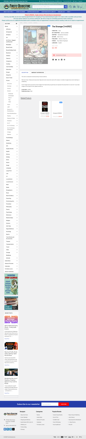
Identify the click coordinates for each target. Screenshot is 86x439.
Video (7, 249)
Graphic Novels (9, 148)
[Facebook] (53, 59)
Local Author (9, 179)
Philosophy (9, 206)
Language (8, 168)
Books (6, 26)
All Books (8, 29)
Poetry (7, 209)
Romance (9, 120)
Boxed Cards (9, 47)
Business (8, 52)
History (8, 154)
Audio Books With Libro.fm (48, 11)
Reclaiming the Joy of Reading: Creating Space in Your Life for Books (11, 380)
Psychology (9, 212)
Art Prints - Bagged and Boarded (11, 40)
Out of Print (55, 417)
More (68, 11)
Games (8, 140)
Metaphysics (9, 190)
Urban (9, 101)
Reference (8, 215)
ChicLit (10, 97)
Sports (8, 234)
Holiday (8, 157)
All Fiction (9, 83)
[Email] (56, 59)
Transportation (10, 244)
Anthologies (11, 95)
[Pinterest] (64, 59)
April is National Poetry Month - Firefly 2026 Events (11, 327)
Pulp (9, 99)
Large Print (9, 170)
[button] (11, 284)
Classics (8, 58)
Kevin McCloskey (57, 422)
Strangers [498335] (45, 113)
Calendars (7, 266)
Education (8, 69)
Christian (9, 86)
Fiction (8, 80)
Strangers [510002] (57, 113)
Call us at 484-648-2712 (11, 425)
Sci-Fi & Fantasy (11, 125)
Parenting (8, 198)
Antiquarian (9, 31)
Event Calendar (20, 11)
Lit (7, 176)
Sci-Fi (8, 123)
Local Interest (9, 181)
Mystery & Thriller (11, 118)
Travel (7, 247)
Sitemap (23, 429)
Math (7, 184)
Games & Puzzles (9, 263)
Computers (9, 61)
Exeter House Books (57, 414)
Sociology (8, 231)
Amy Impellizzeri (57, 424)
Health (7, 151)
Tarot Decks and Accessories (10, 237)
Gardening (8, 143)
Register (80, 1)
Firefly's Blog (24, 427)
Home (7, 159)
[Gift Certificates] (74, 7)
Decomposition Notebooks (75, 419)
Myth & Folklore (10, 195)
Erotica (9, 88)
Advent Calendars (9, 271)
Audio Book (7, 260)
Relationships (9, 217)
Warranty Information (38, 72)
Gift (7, 145)
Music (7, 192)
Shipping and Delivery (33, 11)
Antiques (8, 34)
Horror (8, 104)
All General (10, 93)
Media (7, 187)
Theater (8, 241)
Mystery (9, 115)
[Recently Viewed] (70, 7)
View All (70, 424)
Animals (8, 258)
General (9, 90)
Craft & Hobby (9, 66)
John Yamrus (72, 417)
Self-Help (8, 226)
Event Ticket (9, 77)
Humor (7, 162)
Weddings (8, 255)
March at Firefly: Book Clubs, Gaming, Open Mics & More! (11, 353)
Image (7, 165)
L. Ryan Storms (72, 422)
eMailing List (61, 11)
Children (8, 55)
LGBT (8, 107)
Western (9, 134)
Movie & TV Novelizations (10, 110)
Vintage (9, 132)
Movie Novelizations (11, 113)
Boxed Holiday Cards (11, 50)
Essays (8, 72)
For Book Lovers (9, 268)
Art (7, 37)
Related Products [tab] (26, 98)
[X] (13, 429)
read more (7, 338)
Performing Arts (10, 201)
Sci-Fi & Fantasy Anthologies (11, 128)
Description (25, 72)
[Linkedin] (61, 59)
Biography (8, 44)
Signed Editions (10, 228)
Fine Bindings (9, 137)
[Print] (59, 59)
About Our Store (8, 11)
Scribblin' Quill (56, 419)
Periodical (8, 203)
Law (7, 173)
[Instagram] (8, 429)
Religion (8, 220)
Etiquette (8, 75)
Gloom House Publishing (74, 414)
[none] (35, 44)
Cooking (8, 63)
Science (8, 223)
